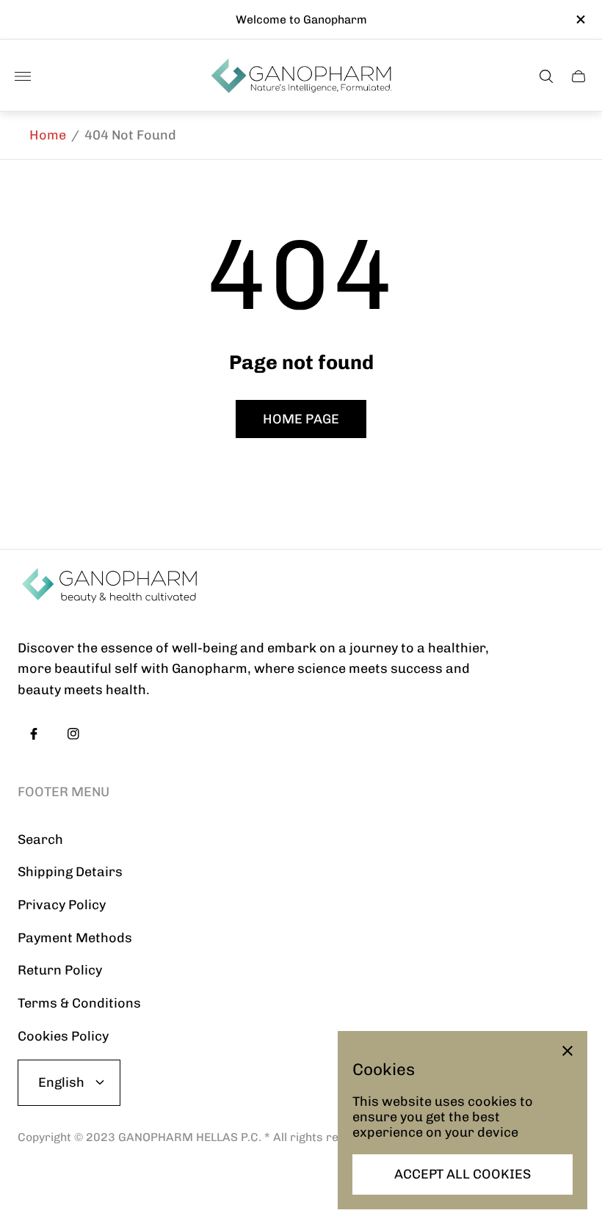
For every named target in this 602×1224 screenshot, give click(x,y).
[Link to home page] (109, 586)
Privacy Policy (62, 905)
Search (40, 839)
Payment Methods (75, 938)
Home (47, 135)
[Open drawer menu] (23, 76)
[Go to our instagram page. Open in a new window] (73, 734)
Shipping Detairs (70, 872)
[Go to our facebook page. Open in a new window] (34, 734)
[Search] (546, 76)
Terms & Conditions (79, 1003)
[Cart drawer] (578, 76)
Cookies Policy (63, 1036)
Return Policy (60, 970)
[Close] (567, 1051)
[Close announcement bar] (579, 19)
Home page (301, 419)
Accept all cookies (462, 1174)
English (61, 1082)
